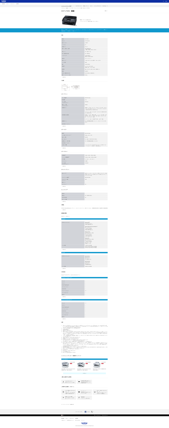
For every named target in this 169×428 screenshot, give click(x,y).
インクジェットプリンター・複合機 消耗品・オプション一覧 (88, 21)
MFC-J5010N (88, 362)
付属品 (105, 29)
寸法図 (66, 29)
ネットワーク (99, 29)
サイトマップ (82, 420)
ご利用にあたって (63, 420)
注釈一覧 (64, 77)
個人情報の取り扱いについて (70, 420)
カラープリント (71, 29)
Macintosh (67, 216)
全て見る (84, 373)
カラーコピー (78, 29)
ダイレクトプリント (92, 29)
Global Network (105, 415)
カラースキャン (84, 29)
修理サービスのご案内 (68, 396)
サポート (7, 3)
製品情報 (3, 3)
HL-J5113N (104, 362)
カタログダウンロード (68, 381)
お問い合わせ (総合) (77, 420)
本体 (62, 29)
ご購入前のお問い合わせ (85, 380)
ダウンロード (12, 3)
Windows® (62, 216)
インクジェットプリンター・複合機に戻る (68, 404)
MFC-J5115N (72, 362)
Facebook (88, 411)
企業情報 (17, 3)
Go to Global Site (97, 415)
